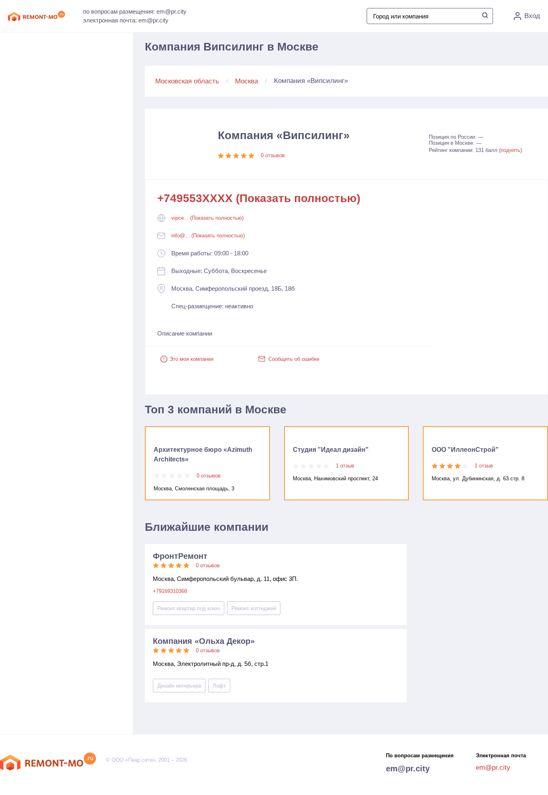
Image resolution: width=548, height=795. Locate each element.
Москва (246, 81)
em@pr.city (408, 768)
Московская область (187, 81)
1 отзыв (345, 466)
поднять (510, 150)
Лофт (219, 686)
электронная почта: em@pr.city (125, 20)
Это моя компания (191, 359)
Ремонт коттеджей (253, 608)
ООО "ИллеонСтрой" (465, 449)
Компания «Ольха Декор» (204, 641)
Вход (532, 16)
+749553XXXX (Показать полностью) (258, 198)
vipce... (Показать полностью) (207, 218)
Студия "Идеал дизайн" (331, 449)
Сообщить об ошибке (293, 359)
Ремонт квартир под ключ (188, 608)
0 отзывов (273, 155)
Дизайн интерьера (179, 686)
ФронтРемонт (180, 556)
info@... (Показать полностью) (208, 236)
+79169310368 (170, 591)
